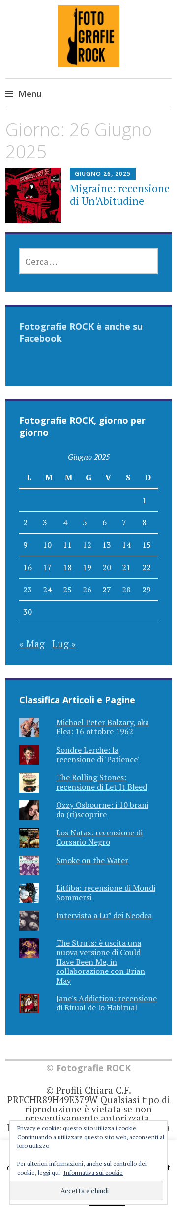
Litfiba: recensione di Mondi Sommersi (105, 892)
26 (87, 589)
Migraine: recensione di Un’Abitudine (120, 194)
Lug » (64, 643)
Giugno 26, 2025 (103, 174)
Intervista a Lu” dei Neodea (104, 915)
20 (106, 567)
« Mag (32, 643)
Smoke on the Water (92, 860)
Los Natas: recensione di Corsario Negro (99, 837)
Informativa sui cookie (93, 1172)
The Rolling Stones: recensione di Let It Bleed (101, 782)
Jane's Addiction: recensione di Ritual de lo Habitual (106, 1003)
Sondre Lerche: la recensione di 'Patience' (97, 754)
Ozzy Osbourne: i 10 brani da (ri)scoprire (102, 809)
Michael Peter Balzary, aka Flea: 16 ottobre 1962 (102, 727)
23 (27, 589)
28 (126, 589)
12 (87, 544)
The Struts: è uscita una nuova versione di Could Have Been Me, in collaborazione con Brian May (100, 961)
